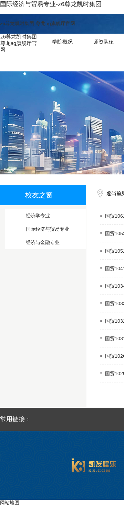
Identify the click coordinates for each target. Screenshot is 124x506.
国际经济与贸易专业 (47, 229)
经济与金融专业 (43, 242)
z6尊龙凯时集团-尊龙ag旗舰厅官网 (37, 23)
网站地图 (9, 502)
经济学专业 (38, 215)
